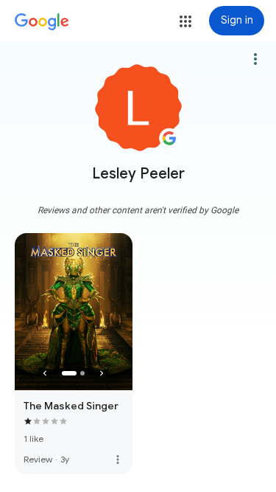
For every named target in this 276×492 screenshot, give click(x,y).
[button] (185, 21)
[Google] (42, 22)
